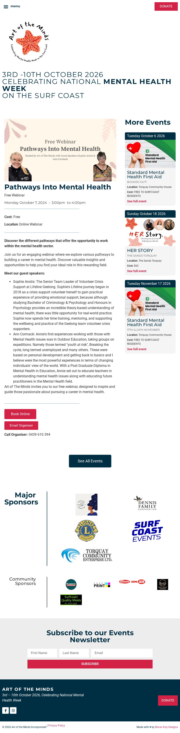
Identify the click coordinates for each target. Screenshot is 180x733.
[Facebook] (5, 710)
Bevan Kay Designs (166, 727)
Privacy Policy (56, 725)
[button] (11, 6)
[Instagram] (13, 710)
